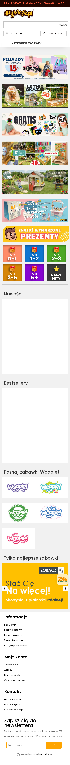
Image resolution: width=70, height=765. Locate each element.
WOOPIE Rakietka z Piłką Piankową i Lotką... (35, 443)
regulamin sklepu (42, 754)
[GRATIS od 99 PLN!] (35, 124)
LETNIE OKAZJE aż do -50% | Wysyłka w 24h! (35, 3)
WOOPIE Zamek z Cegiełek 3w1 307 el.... (35, 354)
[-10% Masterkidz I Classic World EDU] (35, 153)
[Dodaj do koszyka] (35, 347)
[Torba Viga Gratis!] (35, 210)
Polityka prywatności (15, 645)
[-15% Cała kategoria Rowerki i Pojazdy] (35, 67)
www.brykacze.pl (13, 709)
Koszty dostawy (13, 629)
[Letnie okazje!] (35, 96)
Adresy (8, 669)
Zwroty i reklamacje (15, 640)
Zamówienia (11, 664)
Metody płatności (13, 635)
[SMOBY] (35, 182)
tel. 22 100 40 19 (12, 699)
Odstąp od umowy (14, 680)
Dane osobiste (12, 675)
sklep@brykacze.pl (15, 704)
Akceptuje (36, 754)
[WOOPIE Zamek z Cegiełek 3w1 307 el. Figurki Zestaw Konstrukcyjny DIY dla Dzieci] (35, 321)
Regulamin (10, 624)
